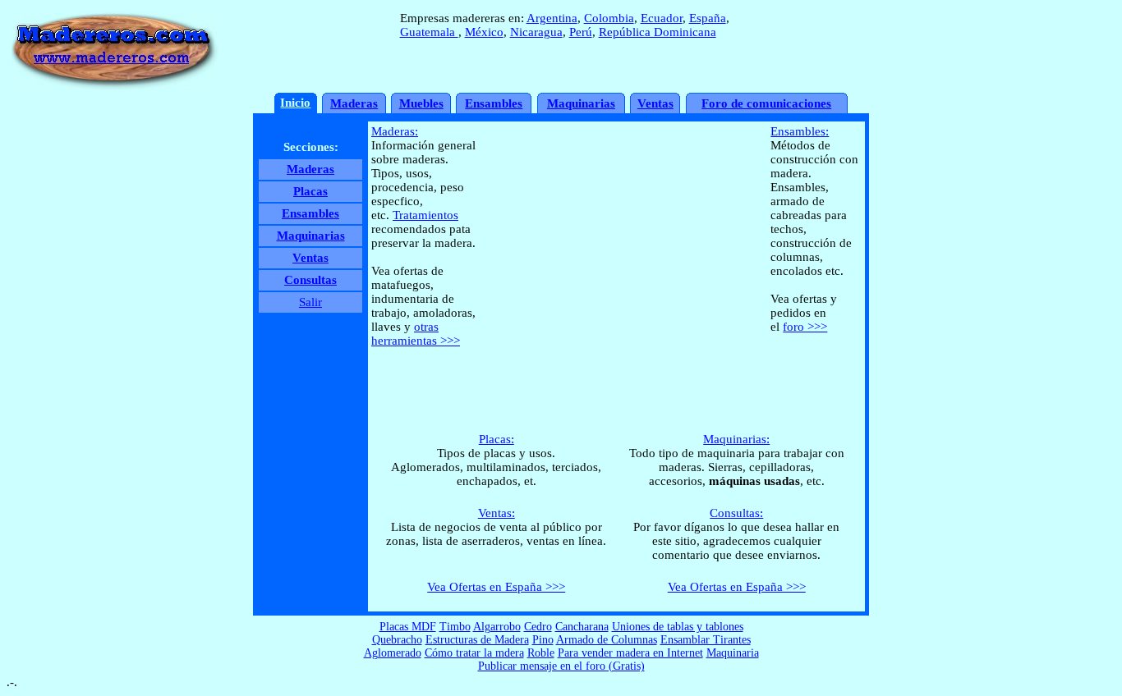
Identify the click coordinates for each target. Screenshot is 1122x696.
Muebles (421, 103)
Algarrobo (497, 626)
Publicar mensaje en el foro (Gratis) (561, 666)
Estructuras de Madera (477, 640)
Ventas (655, 103)
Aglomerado (392, 653)
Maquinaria (732, 653)
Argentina (552, 18)
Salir (310, 302)
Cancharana (582, 626)
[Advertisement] (617, 375)
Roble (540, 653)
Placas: (496, 439)
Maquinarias (581, 103)
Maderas (354, 103)
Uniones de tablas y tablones (677, 626)
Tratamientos (425, 215)
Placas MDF (407, 626)
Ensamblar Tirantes (705, 640)
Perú (580, 32)
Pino (543, 640)
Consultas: (736, 513)
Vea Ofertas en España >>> (496, 586)
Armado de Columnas (606, 640)
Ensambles (493, 103)
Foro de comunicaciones (766, 103)
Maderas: (394, 131)
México (484, 32)
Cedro (538, 626)
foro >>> (805, 326)
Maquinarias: (736, 439)
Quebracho (397, 640)
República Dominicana (657, 32)
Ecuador (662, 18)
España (707, 18)
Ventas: (496, 513)
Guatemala (429, 32)
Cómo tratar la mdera (474, 653)
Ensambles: (799, 131)
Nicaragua (536, 32)
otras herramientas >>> (415, 333)
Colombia (609, 18)
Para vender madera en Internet (630, 653)
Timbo (455, 626)
